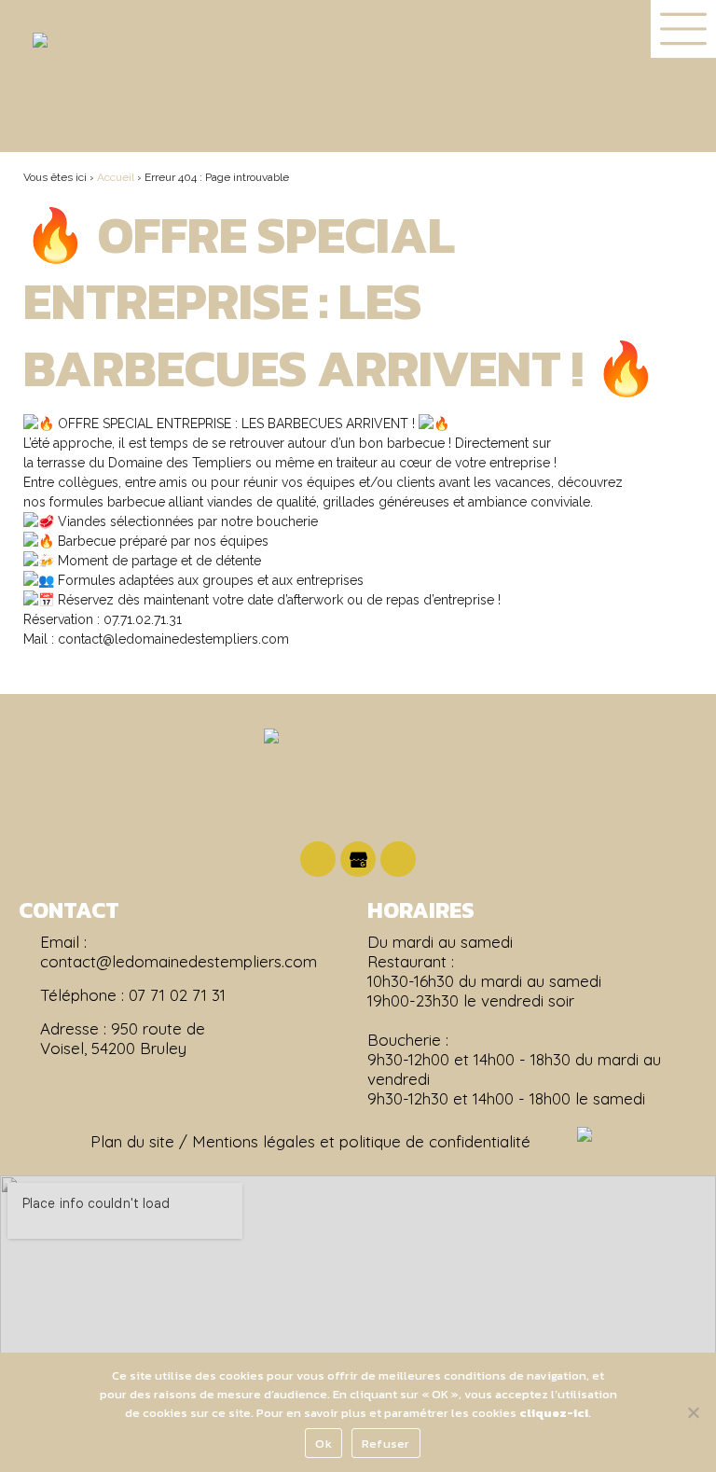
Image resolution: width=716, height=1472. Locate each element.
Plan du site (132, 1141)
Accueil (115, 177)
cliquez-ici (553, 1413)
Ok (323, 1443)
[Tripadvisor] (398, 859)
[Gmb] (358, 859)
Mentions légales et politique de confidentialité (361, 1141)
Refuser (386, 1443)
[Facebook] (318, 859)
